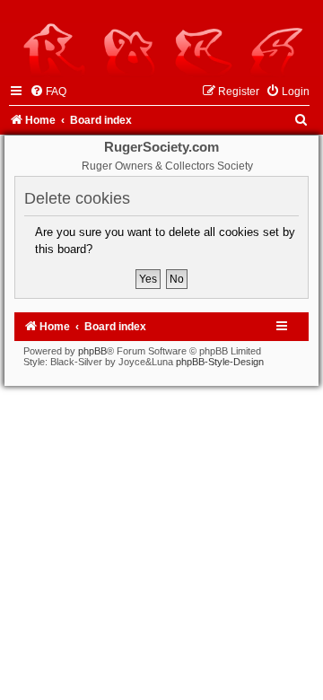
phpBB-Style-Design (220, 361)
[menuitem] (48, 91)
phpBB (92, 351)
